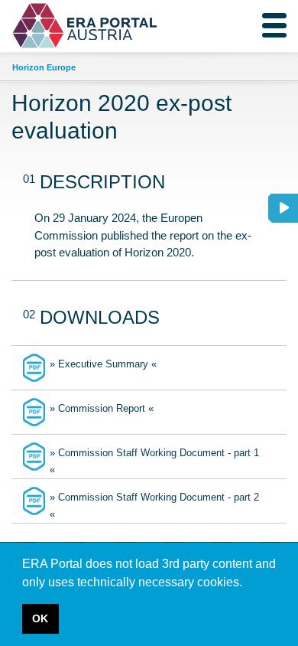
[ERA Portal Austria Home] (49, 25)
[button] (247, 583)
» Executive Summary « (103, 364)
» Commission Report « (102, 408)
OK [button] (40, 618)
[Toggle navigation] (274, 25)
